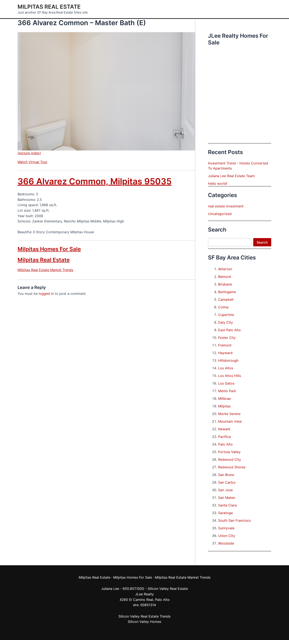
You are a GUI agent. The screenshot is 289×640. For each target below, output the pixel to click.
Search (262, 242)
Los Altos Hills (229, 376)
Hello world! (217, 183)
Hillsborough (228, 360)
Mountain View (230, 421)
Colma (223, 307)
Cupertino (226, 315)
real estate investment (226, 206)
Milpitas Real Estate (49, 6)
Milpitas (224, 406)
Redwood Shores (231, 467)
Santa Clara (227, 505)
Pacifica (224, 436)
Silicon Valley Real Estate (168, 588)
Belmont (224, 276)
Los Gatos (226, 383)
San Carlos (226, 482)
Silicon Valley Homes (144, 621)
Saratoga (225, 513)
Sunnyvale (226, 528)
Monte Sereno (229, 414)
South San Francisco (234, 520)
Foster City (227, 337)
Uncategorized (220, 214)
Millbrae (224, 398)
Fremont (224, 345)
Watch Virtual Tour (32, 162)
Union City (226, 536)
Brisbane (225, 284)
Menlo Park (227, 391)
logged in (46, 293)
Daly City (225, 322)
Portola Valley (229, 452)
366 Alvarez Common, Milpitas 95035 (95, 181)
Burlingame (227, 292)
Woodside (226, 543)
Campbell (225, 299)
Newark (224, 429)
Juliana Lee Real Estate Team (231, 176)
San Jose (225, 490)
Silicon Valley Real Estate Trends (144, 616)
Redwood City (229, 459)
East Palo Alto (229, 330)
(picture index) (29, 153)
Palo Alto (225, 444)
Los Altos (225, 368)
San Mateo (226, 497)
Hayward (225, 353)
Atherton (225, 269)
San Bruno (226, 475)
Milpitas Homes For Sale (49, 249)
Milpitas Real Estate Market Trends (45, 270)
